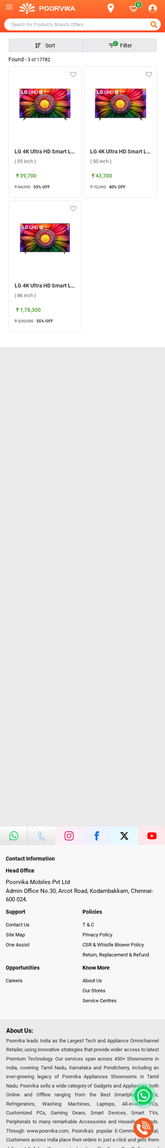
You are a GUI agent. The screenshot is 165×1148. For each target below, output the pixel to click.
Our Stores (94, 990)
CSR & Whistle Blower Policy (113, 945)
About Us (92, 980)
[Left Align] (154, 25)
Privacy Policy (97, 935)
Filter (123, 45)
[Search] (98, 8)
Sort (50, 45)
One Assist (18, 945)
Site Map (15, 935)
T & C (88, 925)
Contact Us (18, 925)
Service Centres (99, 1000)
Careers (14, 980)
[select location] (115, 8)
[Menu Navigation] (9, 8)
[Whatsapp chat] (142, 1095)
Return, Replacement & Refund (115, 955)
